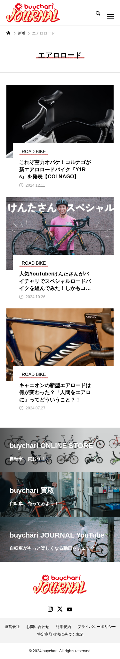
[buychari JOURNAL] (33, 12)
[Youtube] (70, 609)
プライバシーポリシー (96, 626)
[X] (59, 609)
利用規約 (63, 626)
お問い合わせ (37, 626)
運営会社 (12, 626)
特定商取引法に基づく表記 (60, 634)
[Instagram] (50, 609)
